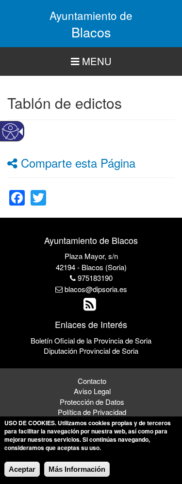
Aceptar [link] (22, 469)
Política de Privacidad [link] (92, 412)
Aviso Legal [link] (92, 391)
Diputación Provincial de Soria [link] (91, 351)
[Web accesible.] (10, 131)
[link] (17, 192)
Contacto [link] (92, 381)
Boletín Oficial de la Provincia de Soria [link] (91, 340)
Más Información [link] (77, 469)
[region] (91, 61)
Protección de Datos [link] (92, 402)
